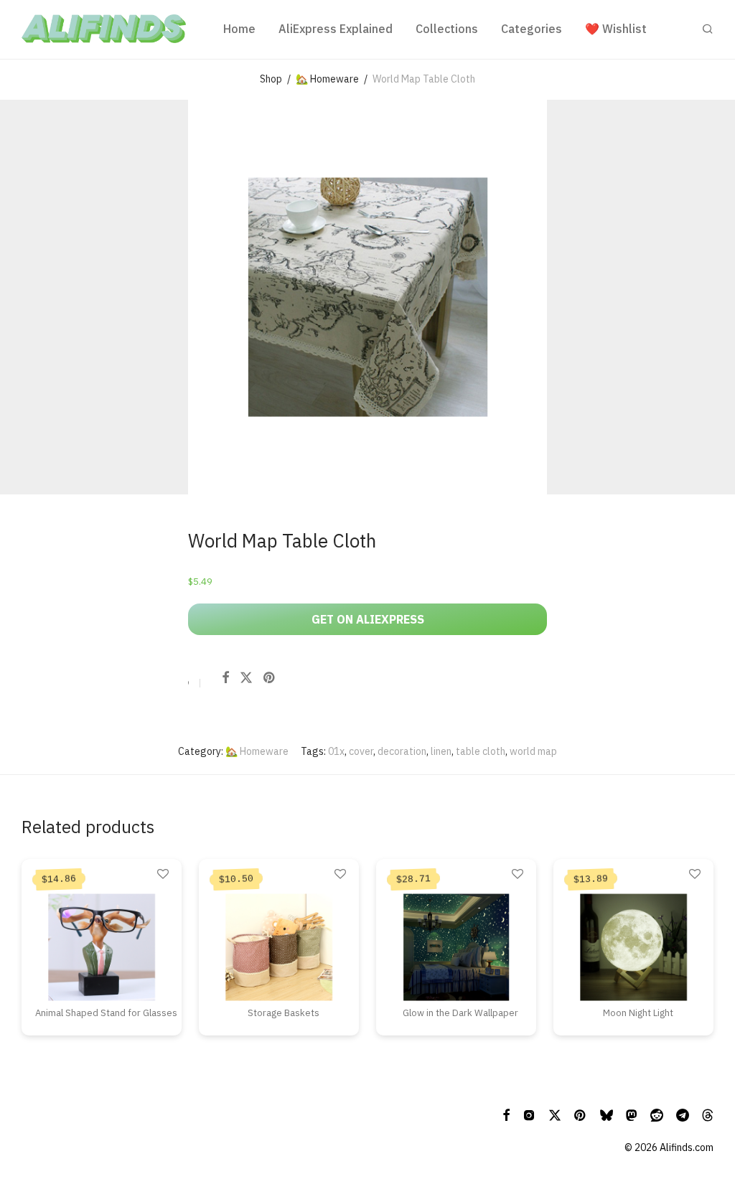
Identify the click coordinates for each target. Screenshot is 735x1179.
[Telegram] (682, 1114)
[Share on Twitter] (246, 678)
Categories (531, 29)
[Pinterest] (580, 1114)
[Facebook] (506, 1114)
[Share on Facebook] (225, 678)
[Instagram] (529, 1114)
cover (361, 751)
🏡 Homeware (327, 78)
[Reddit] (656, 1114)
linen (441, 751)
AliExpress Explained (335, 29)
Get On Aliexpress (368, 619)
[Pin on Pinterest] (269, 678)
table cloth (480, 751)
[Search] (707, 29)
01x (336, 751)
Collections (447, 29)
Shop (271, 78)
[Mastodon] (631, 1114)
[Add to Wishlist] (188, 685)
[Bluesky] (606, 1114)
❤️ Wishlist (616, 29)
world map (533, 751)
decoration (402, 751)
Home (239, 29)
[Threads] (707, 1114)
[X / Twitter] (554, 1114)
